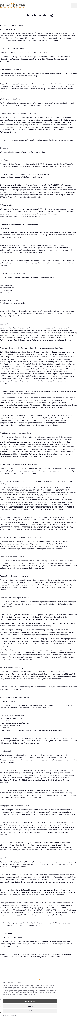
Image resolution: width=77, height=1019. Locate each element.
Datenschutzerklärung (9, 1015)
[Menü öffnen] (74, 5)
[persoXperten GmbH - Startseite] (12, 5)
